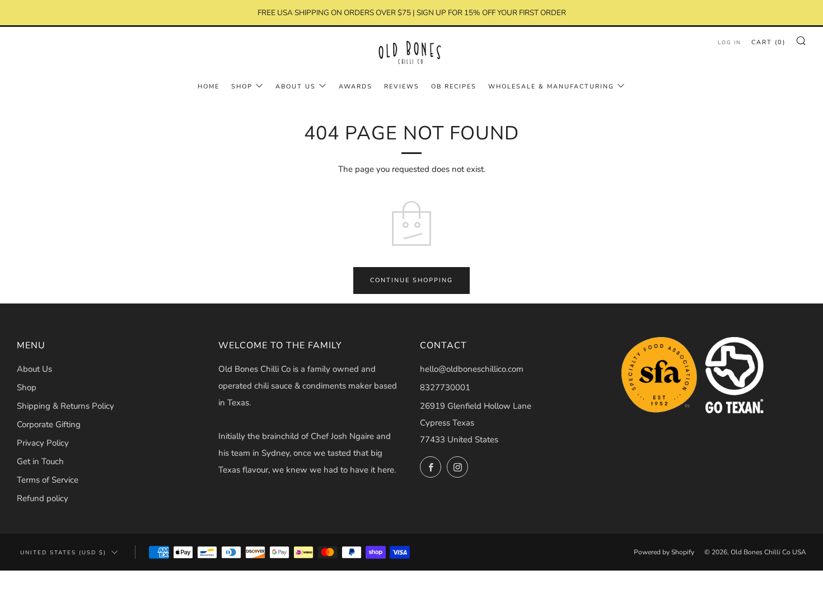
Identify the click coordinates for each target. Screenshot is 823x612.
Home (208, 86)
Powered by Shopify (664, 552)
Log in (729, 42)
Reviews (401, 86)
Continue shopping (411, 280)
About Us (295, 86)
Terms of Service (47, 479)
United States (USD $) (63, 552)
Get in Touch (40, 461)
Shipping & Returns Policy (65, 406)
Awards (355, 86)
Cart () (768, 42)
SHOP (241, 86)
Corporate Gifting (49, 424)
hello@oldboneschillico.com (471, 369)
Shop (26, 387)
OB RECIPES (453, 86)
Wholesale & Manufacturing (551, 86)
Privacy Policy (43, 443)
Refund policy (42, 498)
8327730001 (445, 387)
